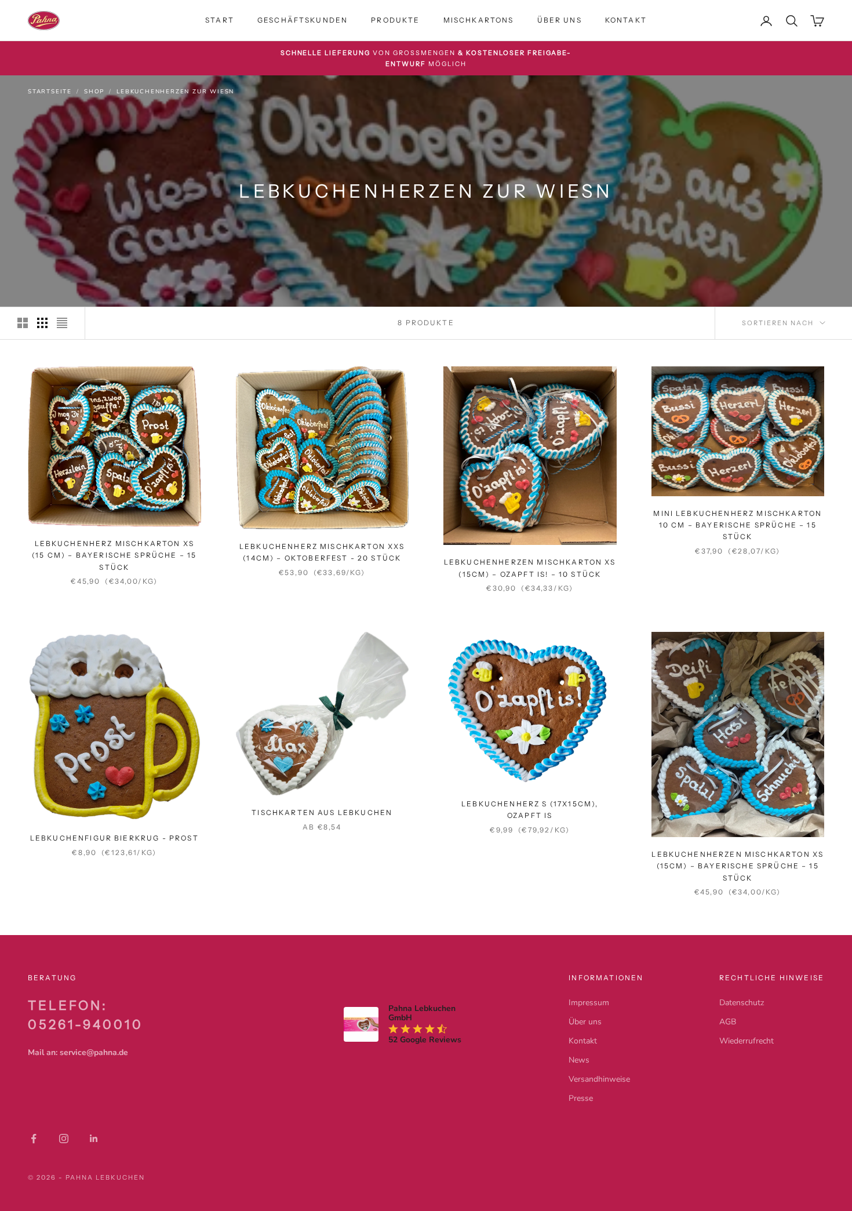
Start (219, 20)
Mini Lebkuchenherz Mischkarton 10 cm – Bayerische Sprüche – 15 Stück (737, 525)
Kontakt (626, 20)
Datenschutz (741, 1002)
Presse (581, 1098)
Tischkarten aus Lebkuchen (322, 812)
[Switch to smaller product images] (42, 323)
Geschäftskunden (302, 20)
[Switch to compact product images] (62, 323)
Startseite (50, 92)
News (579, 1059)
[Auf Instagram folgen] (64, 1138)
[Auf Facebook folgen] (33, 1138)
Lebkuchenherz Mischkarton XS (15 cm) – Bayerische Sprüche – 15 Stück (114, 555)
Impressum (589, 1002)
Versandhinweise (599, 1079)
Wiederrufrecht (746, 1040)
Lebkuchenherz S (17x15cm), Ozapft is (529, 809)
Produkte (395, 20)
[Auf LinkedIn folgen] (94, 1138)
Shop (94, 92)
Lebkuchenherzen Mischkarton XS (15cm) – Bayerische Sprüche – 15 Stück (737, 866)
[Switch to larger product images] (22, 323)
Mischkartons (478, 20)
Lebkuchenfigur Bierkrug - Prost (114, 838)
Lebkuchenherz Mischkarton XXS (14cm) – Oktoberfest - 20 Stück (322, 552)
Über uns (559, 20)
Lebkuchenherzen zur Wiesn (175, 92)
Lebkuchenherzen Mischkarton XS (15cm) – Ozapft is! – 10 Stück (530, 568)
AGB (727, 1021)
